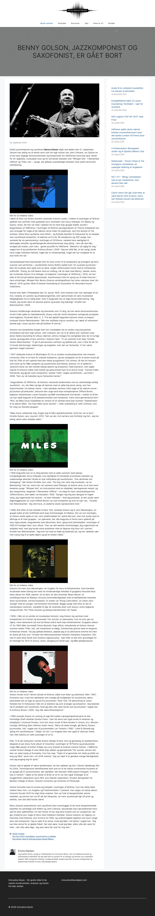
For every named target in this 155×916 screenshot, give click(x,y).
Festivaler (62, 23)
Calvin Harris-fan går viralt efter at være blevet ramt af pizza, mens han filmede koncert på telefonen (128, 196)
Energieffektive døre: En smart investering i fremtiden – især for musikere (127, 104)
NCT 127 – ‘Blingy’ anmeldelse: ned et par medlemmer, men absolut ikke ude (126, 180)
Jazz (86, 23)
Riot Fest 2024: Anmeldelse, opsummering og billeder (34, 836)
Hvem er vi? (98, 23)
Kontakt (111, 23)
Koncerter (75, 23)
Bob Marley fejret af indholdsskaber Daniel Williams (33, 839)
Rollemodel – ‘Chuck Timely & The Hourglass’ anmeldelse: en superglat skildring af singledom (127, 164)
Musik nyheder (46, 23)
